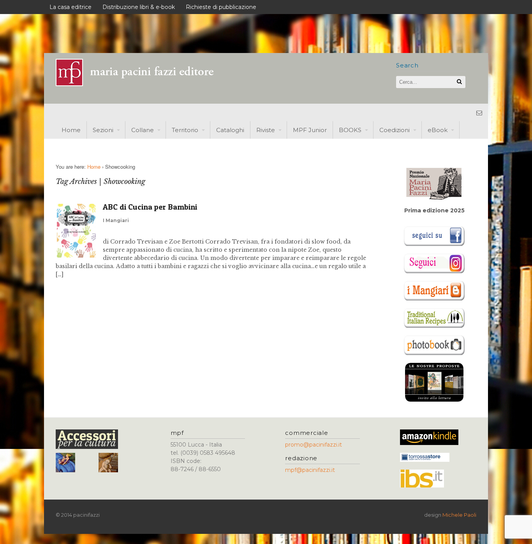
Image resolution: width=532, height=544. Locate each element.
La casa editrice (70, 7)
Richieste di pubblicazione (221, 7)
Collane (142, 130)
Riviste (265, 130)
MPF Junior (310, 130)
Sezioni (103, 130)
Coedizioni (394, 130)
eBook (437, 130)
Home (71, 130)
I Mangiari (116, 220)
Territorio (185, 130)
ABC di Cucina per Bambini (150, 207)
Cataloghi (230, 130)
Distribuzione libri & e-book (138, 7)
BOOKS (350, 130)
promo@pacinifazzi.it (313, 444)
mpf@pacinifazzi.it (310, 469)
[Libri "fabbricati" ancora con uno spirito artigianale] (139, 84)
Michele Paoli (459, 515)
